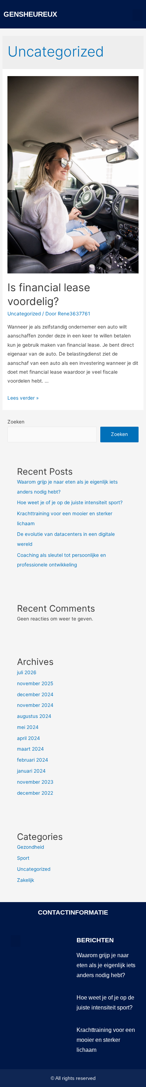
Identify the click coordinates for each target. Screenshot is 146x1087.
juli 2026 (26, 672)
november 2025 (35, 683)
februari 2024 (32, 760)
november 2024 (35, 705)
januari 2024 (31, 771)
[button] (137, 15)
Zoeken (15, 422)
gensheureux (30, 14)
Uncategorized (24, 313)
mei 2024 (28, 727)
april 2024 (28, 738)
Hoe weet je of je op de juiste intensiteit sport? (70, 502)
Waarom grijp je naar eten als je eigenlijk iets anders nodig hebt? (106, 965)
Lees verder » (23, 398)
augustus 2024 (34, 716)
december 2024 (35, 694)
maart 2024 (30, 749)
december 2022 (35, 793)
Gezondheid (30, 847)
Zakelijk (25, 880)
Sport (23, 858)
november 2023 (35, 782)
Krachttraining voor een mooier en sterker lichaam (106, 1040)
